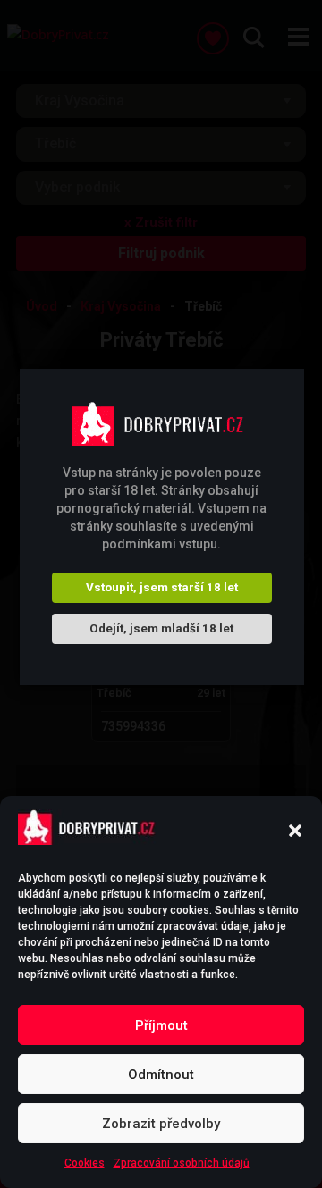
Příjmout (161, 1025)
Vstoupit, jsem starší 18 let (162, 587)
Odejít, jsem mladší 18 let (161, 628)
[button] (295, 831)
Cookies (84, 1163)
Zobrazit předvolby (161, 1124)
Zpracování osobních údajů (182, 1163)
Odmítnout (161, 1075)
